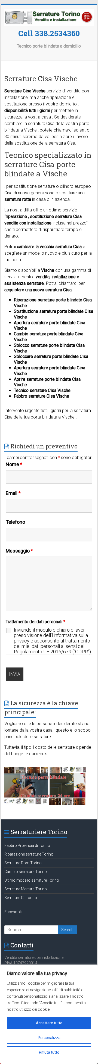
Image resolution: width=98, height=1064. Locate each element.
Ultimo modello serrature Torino (31, 880)
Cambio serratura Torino (25, 871)
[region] (49, 1014)
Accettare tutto (49, 1023)
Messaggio (19, 551)
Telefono (15, 522)
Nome (14, 464)
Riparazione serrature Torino (28, 854)
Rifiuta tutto (49, 1052)
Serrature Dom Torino (23, 863)
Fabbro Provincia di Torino (27, 845)
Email (13, 493)
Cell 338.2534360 (49, 33)
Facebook (13, 912)
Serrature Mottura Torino (25, 889)
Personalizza (49, 1037)
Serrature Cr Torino (20, 897)
